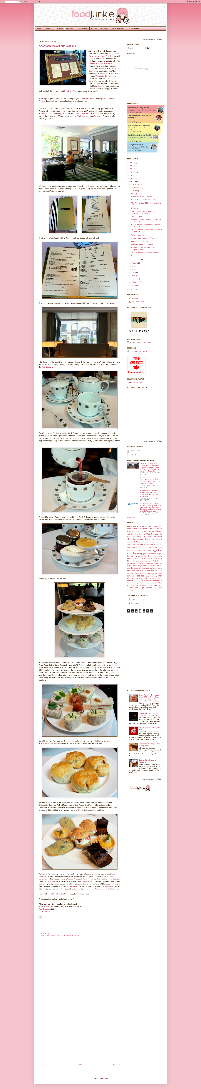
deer (133, 547)
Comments (134, 603)
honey (154, 554)
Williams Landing (137, 235)
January (135, 285)
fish (160, 550)
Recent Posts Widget (132, 153)
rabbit (144, 570)
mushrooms (131, 563)
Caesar (159, 531)
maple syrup (157, 558)
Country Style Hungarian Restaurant (144, 238)
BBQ (155, 526)
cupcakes (152, 544)
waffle (160, 588)
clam (129, 542)
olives (129, 566)
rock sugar (134, 573)
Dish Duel (153, 547)
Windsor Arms (49, 109)
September (136, 260)
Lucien (133, 256)
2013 (132, 175)
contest (135, 541)
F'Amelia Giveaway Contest (141, 197)
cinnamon (159, 539)
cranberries (158, 542)
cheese (47, 935)
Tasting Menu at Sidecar (135, 145)
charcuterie (138, 534)
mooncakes (139, 561)
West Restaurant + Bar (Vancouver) (138, 108)
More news (131, 517)
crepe (141, 544)
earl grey (138, 550)
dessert (60, 935)
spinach (130, 581)
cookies (143, 542)
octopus (159, 563)
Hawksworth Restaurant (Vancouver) (139, 125)
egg (143, 550)
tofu (160, 583)
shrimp (135, 578)
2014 (132, 172)
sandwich (67, 935)
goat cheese (147, 554)
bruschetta (130, 531)
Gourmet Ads (136, 298)
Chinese (154, 536)
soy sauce (152, 578)
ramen (149, 570)
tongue (138, 585)
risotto (157, 570)
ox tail (152, 566)
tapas (138, 583)
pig (143, 568)
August (134, 263)
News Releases (118, 28)
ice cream (132, 556)
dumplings (131, 550)
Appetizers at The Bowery (140, 241)
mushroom (157, 561)
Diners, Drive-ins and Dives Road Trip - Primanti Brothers (149, 714)
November (136, 187)
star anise (137, 580)
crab (152, 542)
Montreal (130, 561)
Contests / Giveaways (100, 28)
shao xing (154, 576)
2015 (132, 169)
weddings (130, 590)
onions (146, 565)
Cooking (69, 28)
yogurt (152, 590)
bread (152, 528)
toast (157, 583)
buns (145, 531)
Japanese (152, 556)
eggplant (149, 550)
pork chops (158, 568)
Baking (60, 28)
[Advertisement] (136, 651)
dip (147, 547)
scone (74, 935)
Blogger (105, 1078)
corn (148, 542)
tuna (155, 585)
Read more (138, 112)
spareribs (159, 578)
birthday (135, 529)
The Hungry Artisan (149, 583)
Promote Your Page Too (134, 454)
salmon (150, 573)
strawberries (157, 581)
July (133, 266)
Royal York (68, 91)
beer (129, 529)
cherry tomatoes (133, 536)
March (134, 279)
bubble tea (139, 531)
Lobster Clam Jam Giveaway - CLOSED (139, 135)
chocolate (54, 935)
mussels (140, 563)
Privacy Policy (133, 28)
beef (160, 526)
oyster (159, 565)
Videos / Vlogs (82, 28)
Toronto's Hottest (147, 585)
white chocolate (139, 590)
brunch (159, 529)
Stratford (149, 581)
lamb (129, 558)
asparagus (137, 526)
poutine (138, 570)
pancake (130, 568)
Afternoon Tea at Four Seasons (57, 45)
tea (78, 935)
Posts (132, 599)
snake (140, 578)
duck (160, 547)
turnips (160, 585)
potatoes (131, 570)
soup (145, 578)
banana (150, 526)
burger (151, 531)
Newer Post (43, 1064)
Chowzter (152, 539)
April (134, 276)
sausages (131, 576)
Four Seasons (98, 86)
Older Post (116, 1064)
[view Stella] (140, 342)
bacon (144, 526)
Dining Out (49, 28)
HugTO (159, 554)
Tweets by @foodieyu (135, 382)
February (135, 282)
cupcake (146, 544)
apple (129, 526)
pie (140, 568)
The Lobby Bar (101, 76)
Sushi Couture (136, 216)
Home (39, 28)
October (135, 191)
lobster (142, 558)
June (134, 269)
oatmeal (153, 563)
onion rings (137, 566)
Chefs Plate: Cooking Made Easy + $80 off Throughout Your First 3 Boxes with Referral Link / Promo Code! (149, 698)
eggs (155, 550)
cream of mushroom (133, 544)
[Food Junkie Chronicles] (128, 452)
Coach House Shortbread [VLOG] (143, 200)
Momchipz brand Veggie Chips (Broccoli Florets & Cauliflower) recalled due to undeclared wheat (150, 481)
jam (145, 556)
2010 (132, 289)
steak (143, 581)
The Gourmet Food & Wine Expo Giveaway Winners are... (143, 212)
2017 (132, 163)
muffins (147, 561)
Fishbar (134, 193)
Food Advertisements (149, 39)
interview (140, 556)
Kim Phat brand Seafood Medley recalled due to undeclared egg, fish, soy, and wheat (149, 493)
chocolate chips (142, 539)
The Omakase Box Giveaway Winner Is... (146, 253)
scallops (140, 576)
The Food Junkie (138, 302)
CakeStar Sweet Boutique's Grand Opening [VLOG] (143, 249)
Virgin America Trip (148, 588)
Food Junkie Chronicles (134, 450)
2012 (132, 178)
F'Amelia (134, 208)
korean (160, 556)
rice (152, 570)
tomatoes (131, 585)
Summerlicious (131, 583)
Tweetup (130, 588)
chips (160, 536)
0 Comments (45, 933)
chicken (143, 536)
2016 (132, 166)
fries (129, 553)
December (136, 184)
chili (149, 536)
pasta (136, 568)
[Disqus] (79, 969)
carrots (130, 534)
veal (136, 588)
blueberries (144, 529)
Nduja (145, 563)
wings (147, 590)
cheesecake (157, 534)
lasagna (135, 558)
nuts (149, 563)
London (149, 558)
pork (152, 568)
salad (142, 573)
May (133, 272)
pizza (146, 568)
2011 (132, 181)
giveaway (137, 553)
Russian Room (86, 881)
